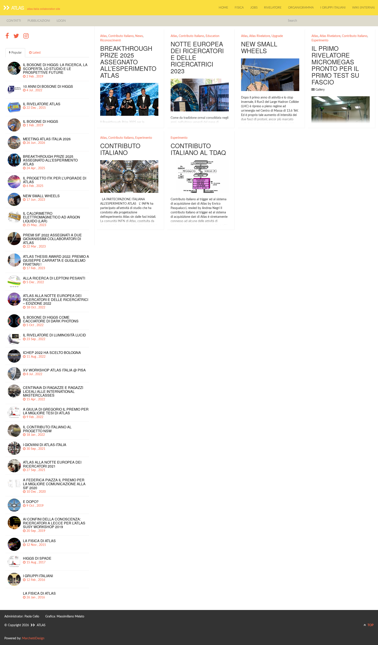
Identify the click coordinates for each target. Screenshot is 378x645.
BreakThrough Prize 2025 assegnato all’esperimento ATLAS (128, 61)
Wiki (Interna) (363, 7)
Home (223, 7)
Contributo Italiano (121, 36)
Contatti (14, 20)
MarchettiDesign (33, 638)
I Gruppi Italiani (333, 7)
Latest (36, 52)
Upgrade (277, 36)
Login (61, 20)
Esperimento (320, 40)
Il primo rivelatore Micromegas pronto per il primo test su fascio (335, 65)
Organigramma (301, 7)
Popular (16, 52)
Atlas (103, 36)
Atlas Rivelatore (259, 36)
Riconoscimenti (110, 40)
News (139, 36)
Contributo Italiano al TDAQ (198, 149)
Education (212, 36)
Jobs (253, 7)
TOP (370, 625)
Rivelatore (273, 7)
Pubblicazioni (39, 20)
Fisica (239, 7)
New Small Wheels (259, 47)
